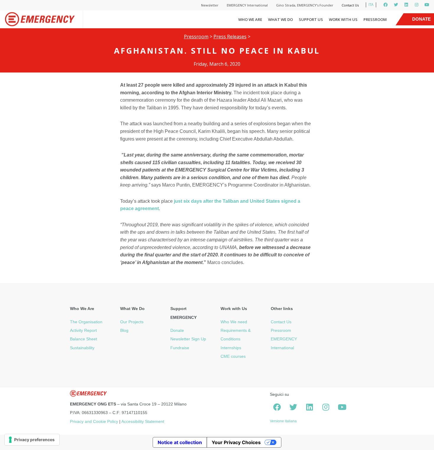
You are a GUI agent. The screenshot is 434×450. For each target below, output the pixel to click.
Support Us (311, 19)
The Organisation (86, 321)
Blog (124, 330)
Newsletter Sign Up (188, 339)
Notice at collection (180, 442)
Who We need (234, 321)
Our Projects (131, 321)
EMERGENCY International (247, 5)
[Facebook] (385, 4)
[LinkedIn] (406, 4)
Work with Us (343, 19)
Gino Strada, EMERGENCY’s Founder (304, 5)
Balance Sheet (83, 339)
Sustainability (82, 347)
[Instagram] (416, 4)
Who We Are (250, 19)
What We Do (280, 19)
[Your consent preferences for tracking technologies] (32, 439)
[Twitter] (395, 4)
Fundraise (179, 347)
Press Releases (230, 36)
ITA (370, 5)
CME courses (233, 356)
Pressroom (375, 19)
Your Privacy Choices (236, 442)
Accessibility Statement (142, 421)
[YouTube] (426, 4)
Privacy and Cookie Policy (94, 421)
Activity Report (83, 330)
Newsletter (209, 5)
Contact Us (350, 5)
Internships (231, 347)
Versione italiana (283, 421)
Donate (177, 330)
